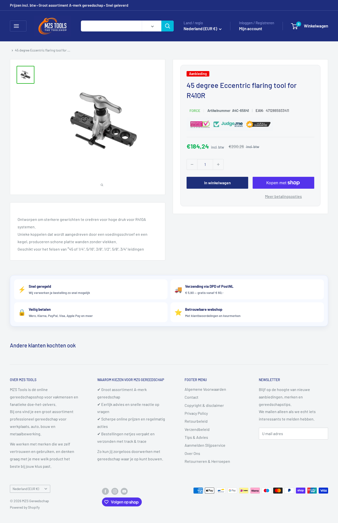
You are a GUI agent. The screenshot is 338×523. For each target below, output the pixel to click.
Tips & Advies (196, 437)
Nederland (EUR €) (26, 489)
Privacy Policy (196, 413)
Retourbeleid (196, 421)
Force (195, 110)
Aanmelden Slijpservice (205, 445)
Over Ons (192, 453)
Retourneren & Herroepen (207, 461)
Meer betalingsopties (283, 196)
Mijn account (250, 28)
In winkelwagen (217, 182)
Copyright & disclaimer (204, 405)
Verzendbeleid (197, 429)
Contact (191, 397)
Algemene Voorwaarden (205, 389)
